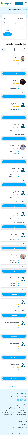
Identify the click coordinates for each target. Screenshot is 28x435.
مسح (7, 30)
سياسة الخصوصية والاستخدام (20, 427)
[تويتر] (24, 399)
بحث (7, 34)
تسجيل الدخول (19, 3)
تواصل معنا (24, 424)
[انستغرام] (21, 399)
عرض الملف (14, 73)
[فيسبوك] (18, 399)
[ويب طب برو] (6, 3)
